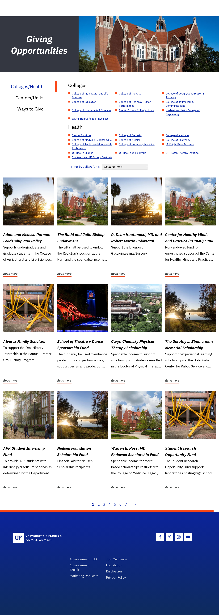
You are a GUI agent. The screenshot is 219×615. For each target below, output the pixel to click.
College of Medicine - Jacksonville (92, 140)
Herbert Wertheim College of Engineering (183, 112)
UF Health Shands (82, 152)
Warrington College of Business (90, 118)
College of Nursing (130, 140)
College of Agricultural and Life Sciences (90, 95)
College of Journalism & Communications (180, 103)
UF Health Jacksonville (132, 152)
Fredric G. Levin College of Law (136, 110)
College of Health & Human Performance (135, 103)
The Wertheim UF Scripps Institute (92, 157)
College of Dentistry (130, 135)
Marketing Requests (84, 576)
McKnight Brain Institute (180, 144)
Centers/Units (29, 98)
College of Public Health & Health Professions (92, 146)
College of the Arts (130, 93)
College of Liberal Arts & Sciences (91, 110)
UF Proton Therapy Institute (182, 152)
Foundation (114, 565)
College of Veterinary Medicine (137, 144)
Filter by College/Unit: (85, 167)
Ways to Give (30, 109)
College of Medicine (177, 135)
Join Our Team (116, 559)
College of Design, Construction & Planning (185, 95)
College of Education (84, 101)
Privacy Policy (116, 577)
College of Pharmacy (178, 140)
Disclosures (114, 571)
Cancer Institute (81, 135)
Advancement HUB (83, 559)
